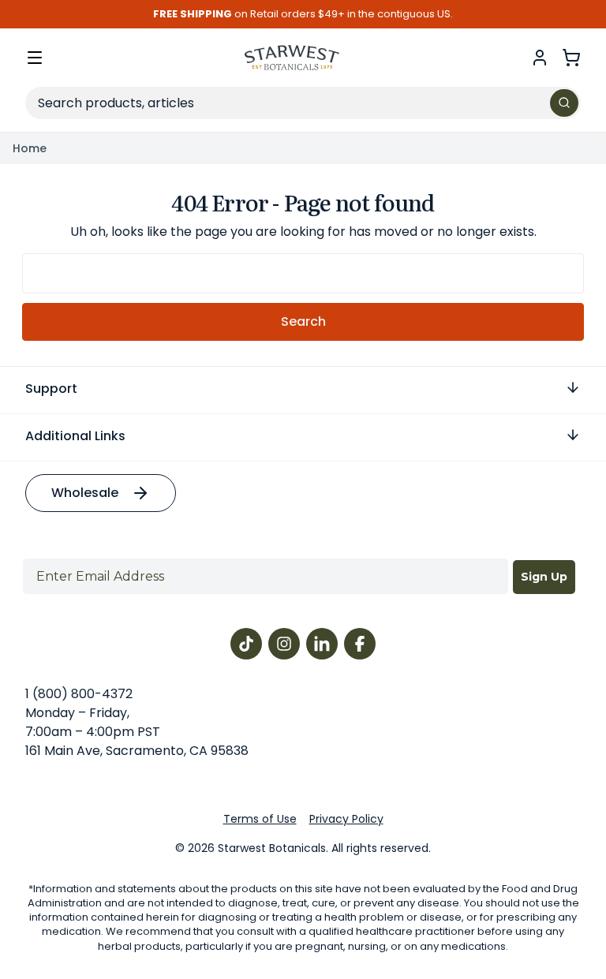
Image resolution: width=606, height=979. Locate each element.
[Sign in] (539, 57)
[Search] (564, 103)
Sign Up (544, 577)
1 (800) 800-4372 (79, 694)
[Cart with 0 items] (571, 57)
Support (51, 388)
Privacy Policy (346, 819)
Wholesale (84, 493)
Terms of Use (260, 819)
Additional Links (75, 436)
